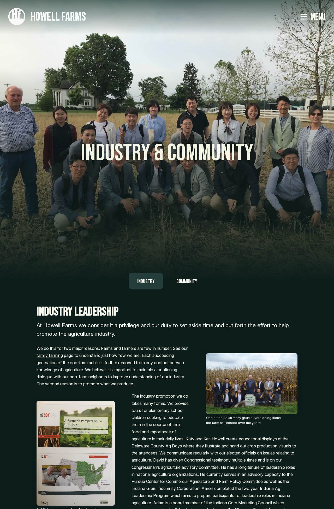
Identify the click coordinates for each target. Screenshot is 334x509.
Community (186, 281)
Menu (318, 17)
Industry (145, 281)
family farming (50, 355)
